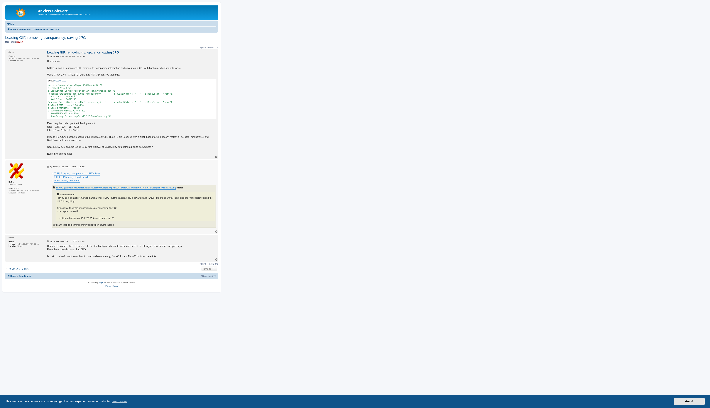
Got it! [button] (689, 401)
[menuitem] (10, 24)
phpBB (102, 283)
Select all (60, 81)
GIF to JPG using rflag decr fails (71, 177)
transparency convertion (67, 180)
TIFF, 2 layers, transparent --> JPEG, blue (77, 173)
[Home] (22, 12)
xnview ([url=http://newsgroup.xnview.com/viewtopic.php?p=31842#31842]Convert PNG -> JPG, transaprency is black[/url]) (116, 188)
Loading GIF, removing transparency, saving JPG (45, 38)
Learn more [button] (119, 401)
